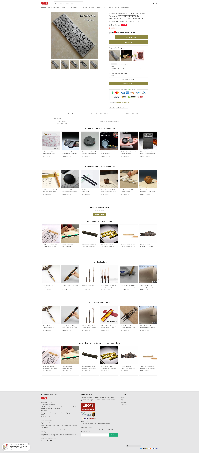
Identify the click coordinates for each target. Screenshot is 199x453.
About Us (123, 397)
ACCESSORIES (73, 8)
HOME (50, 8)
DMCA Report (121, 446)
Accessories (118, 102)
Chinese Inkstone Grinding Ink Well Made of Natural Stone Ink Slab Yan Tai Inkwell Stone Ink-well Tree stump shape (89, 152)
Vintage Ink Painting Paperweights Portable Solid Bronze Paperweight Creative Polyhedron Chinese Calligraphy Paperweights (147, 191)
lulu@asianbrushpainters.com (48, 438)
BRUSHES (56, 8)
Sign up (113, 435)
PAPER (64, 8)
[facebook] (42, 440)
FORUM (111, 8)
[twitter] (45, 440)
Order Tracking (124, 404)
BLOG (105, 8)
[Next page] (159, 146)
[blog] (51, 440)
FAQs (122, 400)
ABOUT (117, 8)
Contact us (123, 402)
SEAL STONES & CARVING (87, 8)
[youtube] (48, 440)
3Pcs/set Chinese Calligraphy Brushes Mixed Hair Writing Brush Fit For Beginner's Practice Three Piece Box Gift (108, 327)
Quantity (111, 33)
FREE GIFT (43, 8)
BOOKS (99, 8)
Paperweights (125, 102)
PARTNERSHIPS (125, 8)
